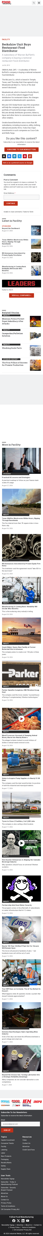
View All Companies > (21, 295)
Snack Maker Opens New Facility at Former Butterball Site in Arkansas (19, 648)
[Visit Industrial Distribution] (5, 1105)
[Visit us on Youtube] (27, 1220)
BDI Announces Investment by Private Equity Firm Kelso (13, 254)
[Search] (34, 3)
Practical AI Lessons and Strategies (16, 477)
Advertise (20, 1225)
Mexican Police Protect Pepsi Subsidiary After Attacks (13, 321)
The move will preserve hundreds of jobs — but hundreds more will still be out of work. (19, 952)
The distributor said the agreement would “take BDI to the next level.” (21, 570)
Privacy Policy (15, 1227)
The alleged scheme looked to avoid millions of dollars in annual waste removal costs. (19, 741)
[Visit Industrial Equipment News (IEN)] (26, 1102)
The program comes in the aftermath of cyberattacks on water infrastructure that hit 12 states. (21, 909)
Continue (10, 203)
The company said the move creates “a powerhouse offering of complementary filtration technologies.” (20, 696)
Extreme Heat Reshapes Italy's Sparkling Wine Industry (20, 1033)
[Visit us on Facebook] (13, 1220)
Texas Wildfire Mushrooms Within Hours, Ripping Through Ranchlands (15, 242)
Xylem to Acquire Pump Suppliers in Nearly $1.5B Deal (21, 779)
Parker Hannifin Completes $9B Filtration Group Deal (20, 691)
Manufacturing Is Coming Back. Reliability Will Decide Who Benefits (14, 269)
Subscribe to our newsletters (21, 149)
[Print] (4, 156)
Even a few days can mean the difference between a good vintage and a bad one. (21, 1038)
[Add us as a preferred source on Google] (30, 156)
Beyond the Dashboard (11, 228)
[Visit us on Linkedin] (23, 1220)
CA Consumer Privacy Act (23, 1230)
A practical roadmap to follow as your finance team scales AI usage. (20, 481)
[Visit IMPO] (37, 1102)
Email (3, 1120)
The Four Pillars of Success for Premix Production (14, 364)
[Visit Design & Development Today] (5, 1102)
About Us (29, 1225)
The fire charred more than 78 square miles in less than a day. (20, 524)
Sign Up (7, 1130)
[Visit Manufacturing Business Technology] (26, 1105)
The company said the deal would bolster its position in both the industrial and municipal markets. (21, 784)
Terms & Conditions (29, 1227)
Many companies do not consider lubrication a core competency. (20, 1081)
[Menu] (39, 3)
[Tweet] (20, 156)
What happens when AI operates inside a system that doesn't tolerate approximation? (21, 995)
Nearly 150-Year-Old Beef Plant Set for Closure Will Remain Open (20, 947)
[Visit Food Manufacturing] (16, 1101)
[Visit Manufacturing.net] (16, 1105)
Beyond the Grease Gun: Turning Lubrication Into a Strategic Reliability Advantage (21, 1076)
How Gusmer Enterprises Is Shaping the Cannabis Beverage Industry (21, 861)
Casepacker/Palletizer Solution (12, 334)
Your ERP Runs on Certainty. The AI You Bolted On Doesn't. (21, 990)
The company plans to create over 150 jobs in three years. (20, 653)
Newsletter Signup (8, 1225)
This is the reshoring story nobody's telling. (17, 611)
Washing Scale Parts (12, 348)
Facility (6, 39)
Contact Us (38, 1225)
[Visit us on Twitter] (18, 1220)
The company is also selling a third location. (18, 824)
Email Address (9, 193)
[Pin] (25, 156)
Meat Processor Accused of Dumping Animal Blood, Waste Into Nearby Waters (19, 736)
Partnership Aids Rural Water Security (17, 905)
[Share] (9, 156)
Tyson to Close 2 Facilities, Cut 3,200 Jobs (18, 821)
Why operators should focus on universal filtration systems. (20, 866)
